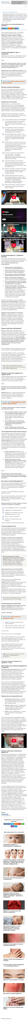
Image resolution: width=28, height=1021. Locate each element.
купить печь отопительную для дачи (10, 12)
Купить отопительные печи (15, 18)
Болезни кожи (5, 2)
